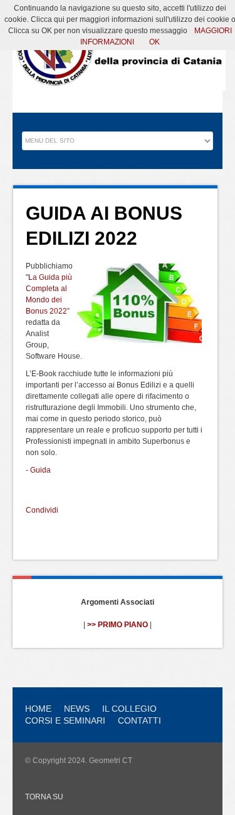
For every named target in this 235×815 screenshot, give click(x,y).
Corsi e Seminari (65, 720)
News (77, 709)
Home (38, 709)
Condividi (42, 510)
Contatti (139, 720)
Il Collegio (129, 709)
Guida (40, 470)
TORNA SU (44, 796)
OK (154, 42)
